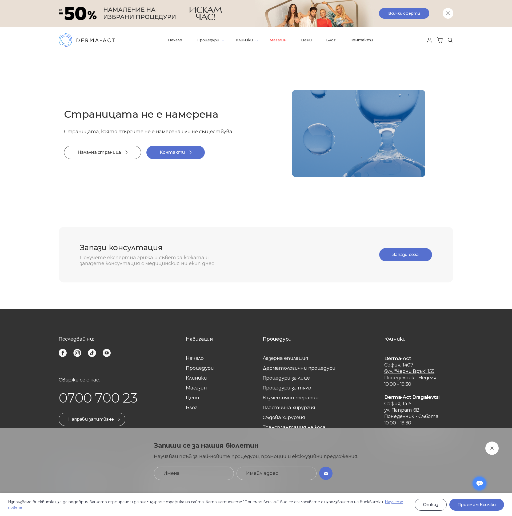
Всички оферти (404, 13)
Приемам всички (476, 504)
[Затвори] (448, 13)
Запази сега (406, 254)
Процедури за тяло (287, 388)
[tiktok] (92, 353)
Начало (175, 40)
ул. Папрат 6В (402, 410)
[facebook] (63, 353)
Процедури (208, 40)
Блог (330, 40)
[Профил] (429, 40)
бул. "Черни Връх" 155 (409, 371)
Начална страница (99, 152)
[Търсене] (450, 40)
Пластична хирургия (289, 408)
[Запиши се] (326, 473)
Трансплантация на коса (294, 427)
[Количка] (440, 40)
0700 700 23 (98, 398)
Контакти (361, 40)
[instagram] (77, 353)
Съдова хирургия (284, 417)
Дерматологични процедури (299, 368)
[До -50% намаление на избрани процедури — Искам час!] (256, 13)
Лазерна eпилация (285, 358)
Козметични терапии (291, 398)
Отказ (430, 504)
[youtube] (107, 353)
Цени (306, 40)
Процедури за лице (286, 378)
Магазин (278, 40)
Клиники (244, 40)
